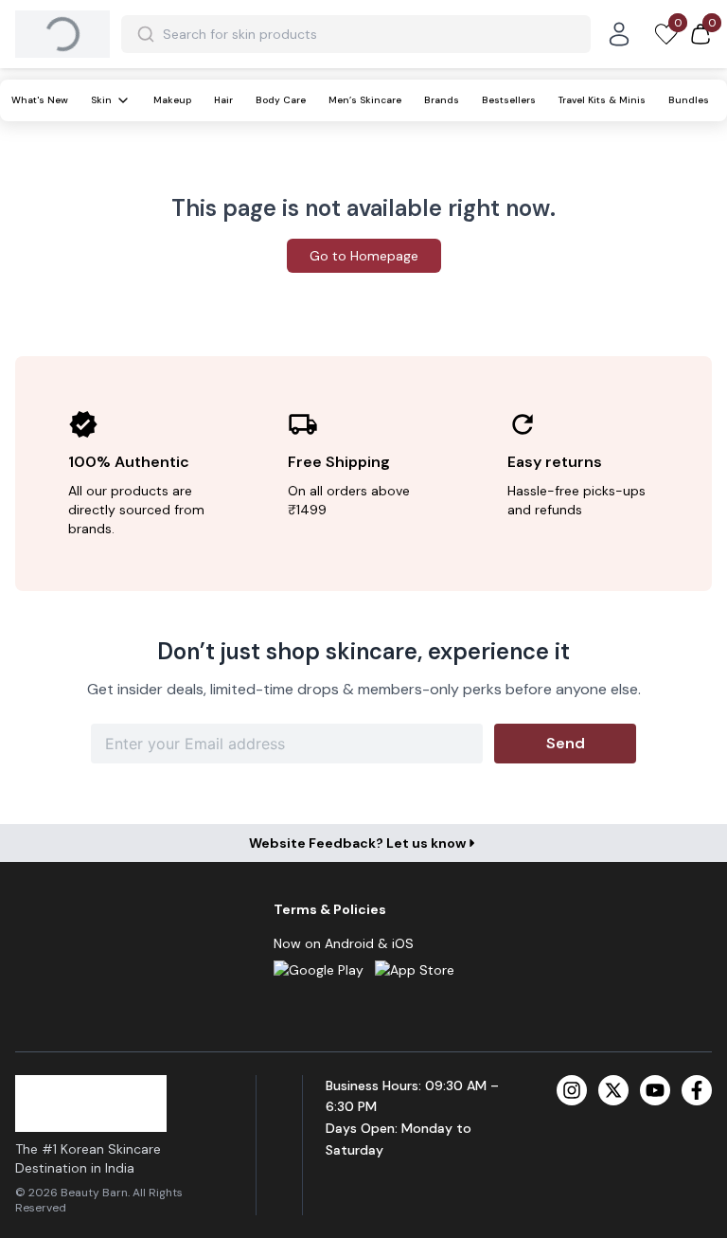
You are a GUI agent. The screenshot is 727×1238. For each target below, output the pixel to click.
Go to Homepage (364, 255)
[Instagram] (572, 1090)
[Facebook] (697, 1090)
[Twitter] (613, 1090)
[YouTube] (655, 1090)
